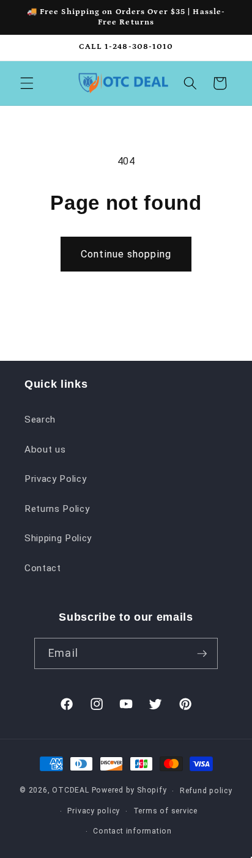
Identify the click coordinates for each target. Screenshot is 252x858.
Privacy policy (93, 811)
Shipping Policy (58, 538)
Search (40, 419)
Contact (42, 568)
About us (44, 449)
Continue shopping (126, 254)
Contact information (132, 831)
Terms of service (165, 811)
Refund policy (206, 790)
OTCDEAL (70, 790)
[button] (27, 83)
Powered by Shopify (129, 790)
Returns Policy (56, 508)
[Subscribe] (202, 654)
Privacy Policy (55, 478)
